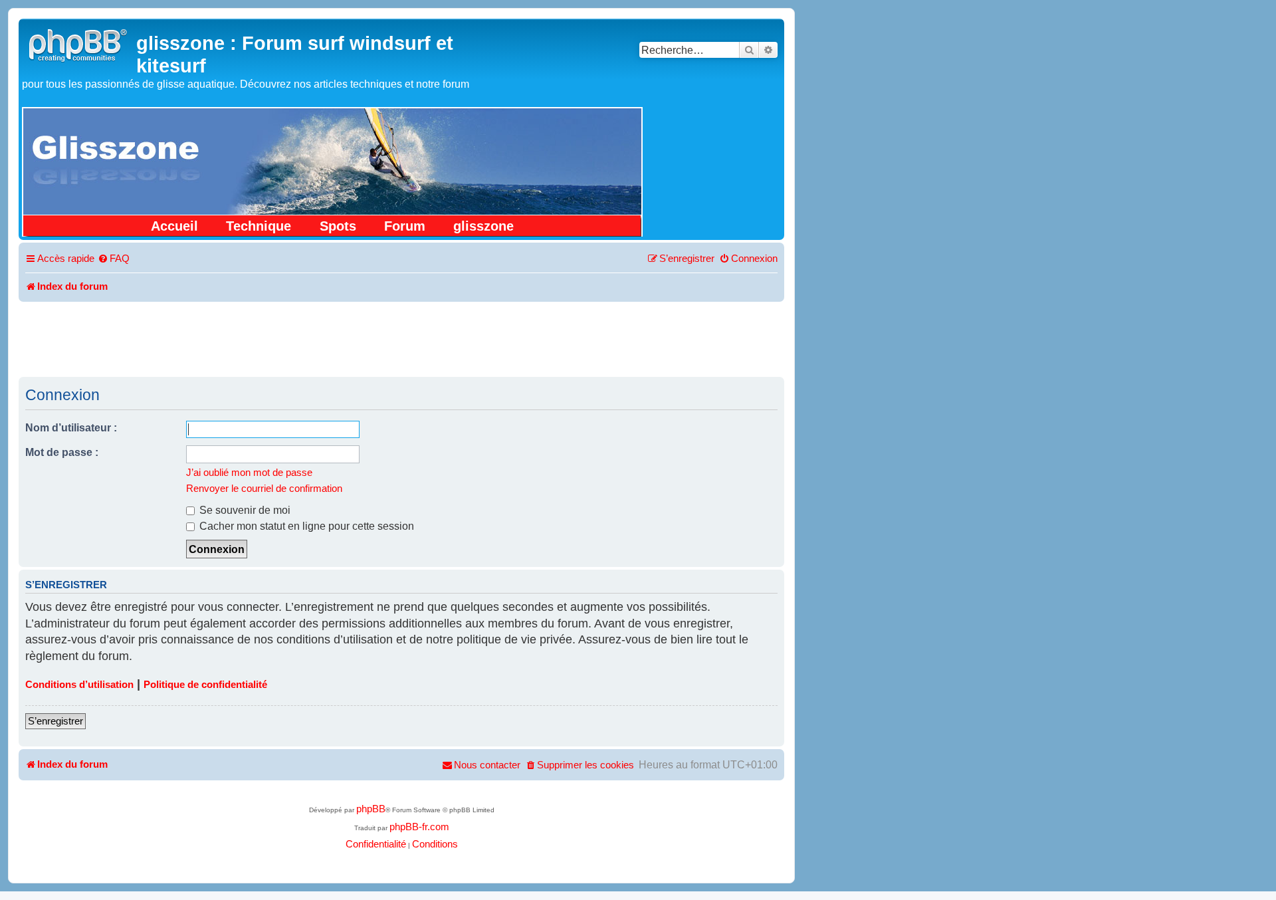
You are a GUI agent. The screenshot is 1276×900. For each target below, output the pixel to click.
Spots (338, 226)
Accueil (174, 226)
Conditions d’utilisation (79, 684)
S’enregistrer (55, 721)
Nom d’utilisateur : (71, 427)
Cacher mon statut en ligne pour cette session (305, 526)
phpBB (370, 809)
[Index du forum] (79, 43)
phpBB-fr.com (419, 827)
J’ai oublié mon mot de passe (249, 472)
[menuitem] (114, 259)
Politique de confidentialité (205, 684)
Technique (258, 226)
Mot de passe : (61, 452)
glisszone (483, 226)
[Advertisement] (401, 338)
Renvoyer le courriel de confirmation (264, 488)
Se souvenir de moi (243, 510)
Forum (404, 226)
